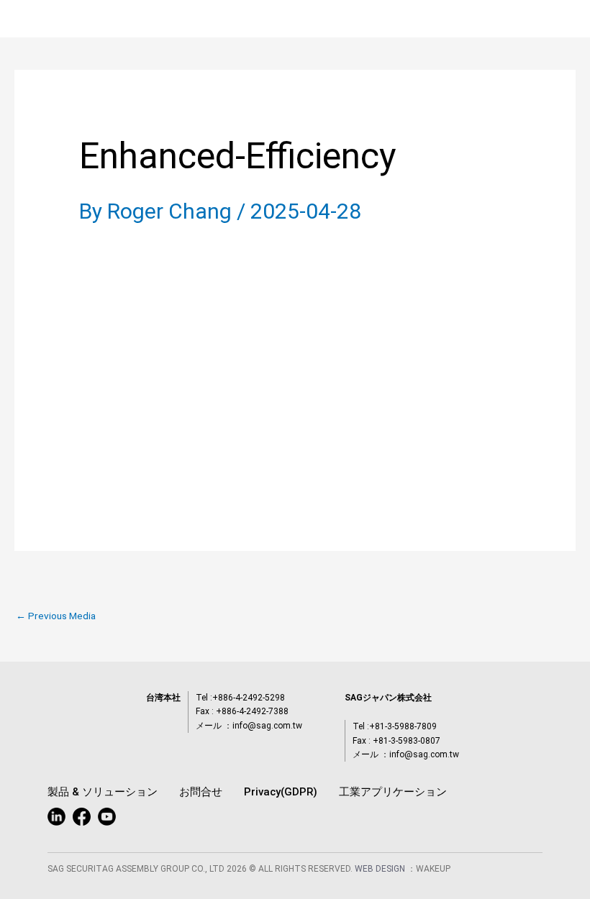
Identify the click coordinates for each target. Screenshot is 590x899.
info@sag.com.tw (267, 726)
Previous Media (56, 616)
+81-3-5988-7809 (403, 726)
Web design (381, 869)
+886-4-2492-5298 (248, 698)
